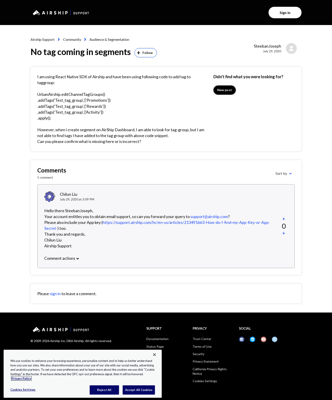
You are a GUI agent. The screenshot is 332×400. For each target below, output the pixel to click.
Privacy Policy (21, 378)
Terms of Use (202, 346)
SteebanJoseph (267, 46)
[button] (284, 219)
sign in (55, 293)
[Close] (154, 355)
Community (72, 39)
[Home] (60, 12)
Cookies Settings (205, 381)
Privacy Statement (206, 361)
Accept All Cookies (138, 389)
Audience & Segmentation (109, 39)
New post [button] (224, 90)
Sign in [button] (285, 12)
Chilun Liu (68, 194)
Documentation (157, 339)
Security (198, 354)
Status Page (155, 346)
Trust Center (202, 339)
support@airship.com (209, 216)
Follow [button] (148, 53)
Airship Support (42, 39)
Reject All (104, 389)
